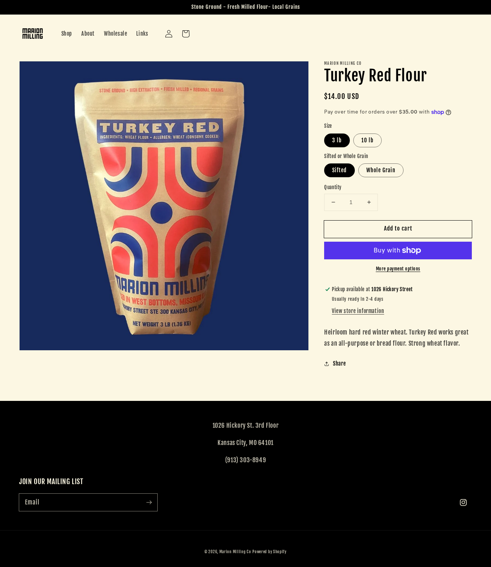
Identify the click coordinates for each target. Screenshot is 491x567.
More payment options (398, 269)
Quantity (332, 187)
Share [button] (339, 363)
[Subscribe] (148, 502)
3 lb (337, 140)
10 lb (367, 140)
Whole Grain (380, 170)
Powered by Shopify (269, 551)
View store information (358, 311)
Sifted (339, 170)
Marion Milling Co (235, 551)
